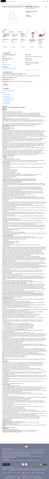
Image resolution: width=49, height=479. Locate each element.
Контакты (18, 477)
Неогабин (4, 472)
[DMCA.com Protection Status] (43, 465)
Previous (3, 49)
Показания (5, 92)
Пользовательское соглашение (35, 476)
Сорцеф (9, 472)
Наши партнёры (25, 476)
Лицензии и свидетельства (11, 476)
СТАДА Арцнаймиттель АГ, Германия (9, 68)
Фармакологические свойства (9, 90)
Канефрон (28, 472)
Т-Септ (14, 472)
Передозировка (6, 101)
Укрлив (33, 472)
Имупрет (23, 472)
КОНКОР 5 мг (23, 39)
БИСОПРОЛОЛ (5, 60)
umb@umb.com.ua (5, 457)
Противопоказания (6, 94)
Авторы (19, 476)
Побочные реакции (6, 103)
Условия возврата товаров (38, 477)
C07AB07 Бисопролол (6, 64)
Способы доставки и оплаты (27, 477)
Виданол (18, 472)
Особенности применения (8, 98)
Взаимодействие (6, 96)
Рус (26, 446)
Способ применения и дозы (8, 99)
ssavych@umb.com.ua (11, 457)
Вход (45, 1)
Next (46, 49)
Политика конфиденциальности (10, 477)
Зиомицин (37, 472)
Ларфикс (42, 472)
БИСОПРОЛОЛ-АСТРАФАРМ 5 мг (32, 40)
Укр (22, 446)
